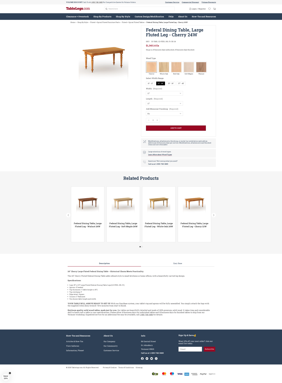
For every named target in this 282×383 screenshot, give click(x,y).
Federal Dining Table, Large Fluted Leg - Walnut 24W (88, 225)
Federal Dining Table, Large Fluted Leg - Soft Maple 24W (123, 225)
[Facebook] (142, 358)
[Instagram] (156, 358)
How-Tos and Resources (204, 16)
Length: (154, 99)
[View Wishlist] (209, 9)
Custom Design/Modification (149, 16)
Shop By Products (102, 16)
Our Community (111, 346)
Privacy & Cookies (110, 367)
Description (104, 263)
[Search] (106, 9)
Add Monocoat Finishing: (162, 109)
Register (202, 9)
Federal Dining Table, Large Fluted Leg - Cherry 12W (194, 225)
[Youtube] (151, 358)
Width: (154, 89)
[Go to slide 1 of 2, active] (140, 246)
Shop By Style (123, 16)
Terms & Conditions (126, 367)
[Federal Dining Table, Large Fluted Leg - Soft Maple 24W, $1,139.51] (123, 203)
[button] (5, 377)
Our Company (109, 341)
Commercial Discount (190, 2)
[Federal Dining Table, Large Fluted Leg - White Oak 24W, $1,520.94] (158, 203)
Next (214, 215)
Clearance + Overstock (77, 16)
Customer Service (172, 2)
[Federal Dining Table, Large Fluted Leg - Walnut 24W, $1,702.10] (87, 203)
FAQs (171, 16)
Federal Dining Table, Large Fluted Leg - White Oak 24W (159, 225)
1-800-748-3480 (97, 2)
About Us (182, 16)
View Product (80, 237)
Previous (68, 215)
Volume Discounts (208, 2)
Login (194, 9)
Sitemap (139, 367)
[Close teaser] (10, 373)
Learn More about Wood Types (160, 155)
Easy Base (177, 263)
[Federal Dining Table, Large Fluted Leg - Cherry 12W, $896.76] (194, 203)
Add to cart (96, 237)
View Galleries (72, 346)
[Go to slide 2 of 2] (142, 246)
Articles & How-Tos (74, 341)
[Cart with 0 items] (214, 8)
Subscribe (209, 349)
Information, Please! (75, 350)
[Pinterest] (147, 358)
